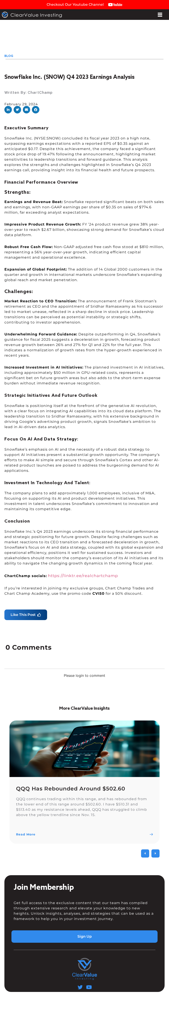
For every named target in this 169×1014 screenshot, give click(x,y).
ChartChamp (40, 92)
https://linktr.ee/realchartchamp (83, 575)
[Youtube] (88, 987)
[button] (8, 109)
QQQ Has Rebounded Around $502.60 (70, 788)
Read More (25, 834)
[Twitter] (80, 987)
